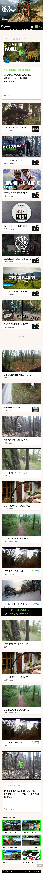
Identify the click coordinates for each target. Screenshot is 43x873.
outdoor (33, 29)
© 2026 (27, 871)
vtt (20, 29)
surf (27, 29)
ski (7, 29)
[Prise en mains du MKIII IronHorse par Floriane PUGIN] (21, 765)
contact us (36, 871)
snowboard (13, 29)
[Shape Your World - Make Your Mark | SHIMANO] (21, 53)
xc (16, 610)
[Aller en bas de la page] (40, 865)
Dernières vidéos (8, 818)
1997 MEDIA (8, 871)
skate (23, 29)
